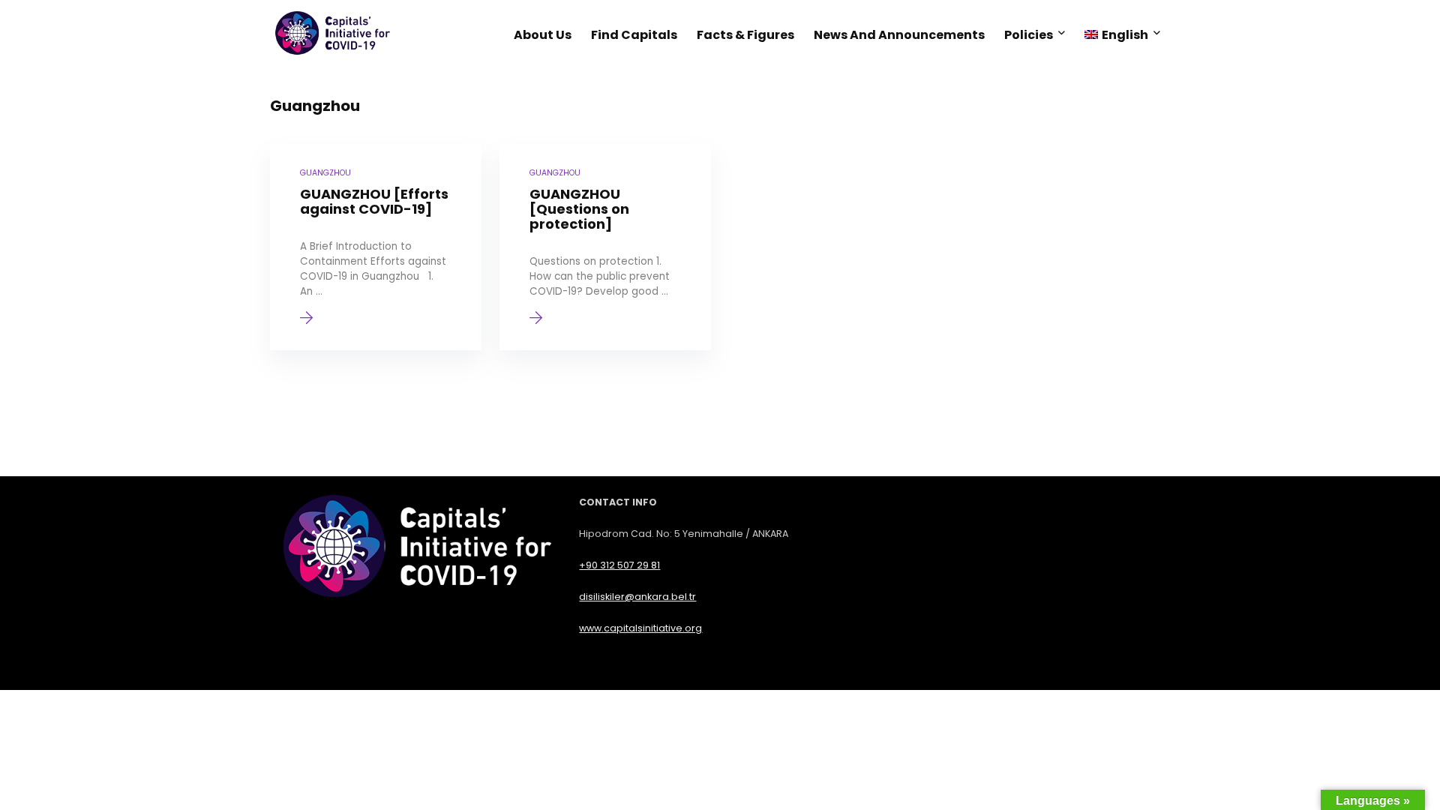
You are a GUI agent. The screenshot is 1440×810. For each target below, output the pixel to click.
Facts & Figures (745, 35)
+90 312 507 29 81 (619, 565)
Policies (1028, 35)
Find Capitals (634, 35)
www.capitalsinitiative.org (640, 628)
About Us (543, 35)
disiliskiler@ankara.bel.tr (637, 596)
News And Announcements (899, 35)
